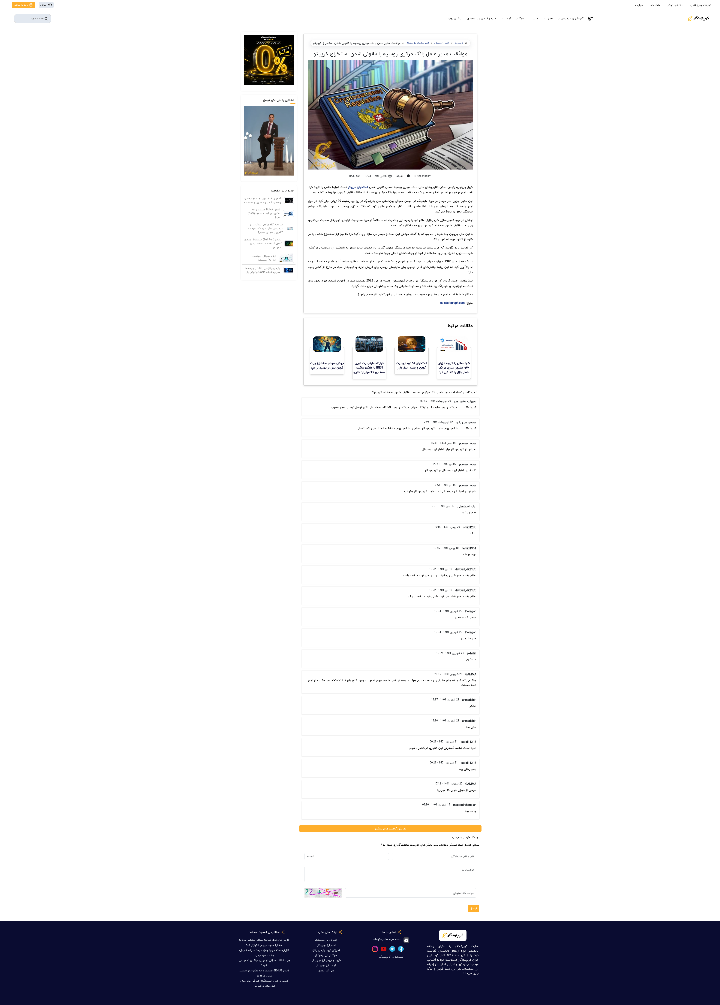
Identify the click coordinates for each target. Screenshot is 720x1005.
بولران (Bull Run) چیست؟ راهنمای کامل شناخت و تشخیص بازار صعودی (262, 243)
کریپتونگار (459, 43)
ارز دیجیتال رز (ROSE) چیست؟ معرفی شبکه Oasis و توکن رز (262, 270)
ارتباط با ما (655, 5)
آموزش (44, 5)
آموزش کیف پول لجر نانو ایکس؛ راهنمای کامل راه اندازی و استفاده (262, 200)
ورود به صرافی (21, 5)
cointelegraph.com (452, 302)
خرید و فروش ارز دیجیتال (481, 18)
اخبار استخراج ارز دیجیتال (417, 43)
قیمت (508, 18)
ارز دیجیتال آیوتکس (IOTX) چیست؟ (264, 258)
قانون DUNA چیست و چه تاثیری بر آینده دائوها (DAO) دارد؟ (264, 213)
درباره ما (639, 5)
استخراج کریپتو (358, 187)
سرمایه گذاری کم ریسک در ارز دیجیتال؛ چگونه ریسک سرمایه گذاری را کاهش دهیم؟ (265, 228)
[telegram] (392, 948)
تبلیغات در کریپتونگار (391, 957)
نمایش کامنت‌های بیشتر (390, 828)
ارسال (473, 908)
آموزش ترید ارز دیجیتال (326, 950)
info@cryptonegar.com (386, 939)
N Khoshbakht (423, 176)
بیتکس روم (456, 18)
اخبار (550, 18)
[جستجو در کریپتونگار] (46, 18)
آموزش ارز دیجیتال (572, 18)
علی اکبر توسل (326, 970)
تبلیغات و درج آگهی (700, 5)
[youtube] (383, 948)
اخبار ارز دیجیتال (441, 43)
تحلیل (536, 18)
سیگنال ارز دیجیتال (326, 955)
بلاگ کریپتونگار (675, 5)
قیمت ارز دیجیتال (326, 965)
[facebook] (401, 948)
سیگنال (520, 18)
